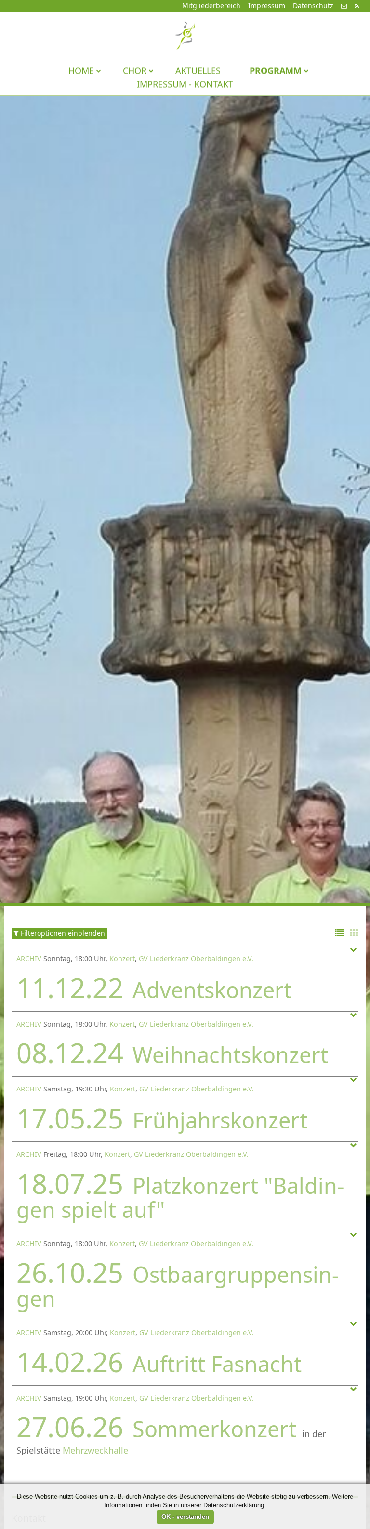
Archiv (28, 958)
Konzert (122, 958)
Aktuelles (198, 70)
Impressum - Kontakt (185, 83)
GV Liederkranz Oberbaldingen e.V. (196, 958)
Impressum (266, 5)
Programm (276, 70)
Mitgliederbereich (211, 5)
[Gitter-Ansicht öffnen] (354, 933)
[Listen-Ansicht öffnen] (339, 933)
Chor (134, 70)
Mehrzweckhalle (95, 1450)
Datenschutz (313, 5)
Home (81, 70)
